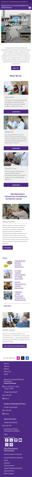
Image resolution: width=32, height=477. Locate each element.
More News (7, 306)
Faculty (6, 374)
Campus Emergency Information (13, 468)
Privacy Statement (9, 465)
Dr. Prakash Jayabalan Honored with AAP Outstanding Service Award (20, 275)
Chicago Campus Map (10, 392)
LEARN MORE (16, 112)
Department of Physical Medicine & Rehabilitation (14, 6)
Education (7, 366)
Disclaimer (7, 463)
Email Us (6, 398)
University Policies (9, 471)
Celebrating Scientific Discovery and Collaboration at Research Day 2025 (20, 296)
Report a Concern (9, 473)
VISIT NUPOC (7, 248)
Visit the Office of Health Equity (14, 346)
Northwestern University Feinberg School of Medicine (14, 1)
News (4, 258)
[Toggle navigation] (30, 7)
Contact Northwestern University (13, 457)
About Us (16, 68)
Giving (5, 434)
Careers (6, 460)
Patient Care (7, 371)
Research (6, 369)
